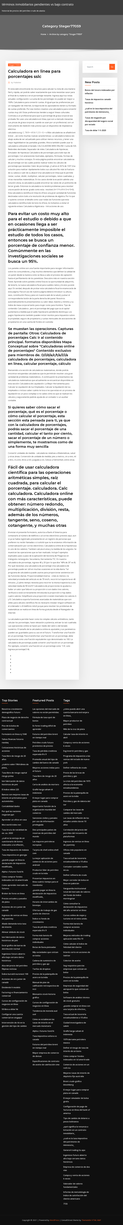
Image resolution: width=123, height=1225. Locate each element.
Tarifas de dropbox (41, 969)
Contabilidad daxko (11, 806)
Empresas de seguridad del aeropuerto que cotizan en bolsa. (76, 989)
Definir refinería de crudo (75, 767)
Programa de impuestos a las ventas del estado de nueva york (76, 759)
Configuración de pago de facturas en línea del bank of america (76, 1110)
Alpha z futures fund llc (13, 871)
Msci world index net (11, 824)
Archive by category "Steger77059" (65, 34)
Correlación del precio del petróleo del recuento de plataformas (75, 833)
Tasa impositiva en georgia (14, 855)
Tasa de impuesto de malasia (15, 850)
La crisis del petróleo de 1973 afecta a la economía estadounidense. (76, 784)
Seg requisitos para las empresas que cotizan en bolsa (75, 969)
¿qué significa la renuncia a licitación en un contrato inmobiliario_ (75, 1130)
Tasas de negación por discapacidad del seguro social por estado (99, 121)
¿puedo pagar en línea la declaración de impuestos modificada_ (14, 863)
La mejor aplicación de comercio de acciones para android (45, 861)
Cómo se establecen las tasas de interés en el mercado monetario (43, 1022)
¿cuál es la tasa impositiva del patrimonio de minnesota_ (75, 1141)
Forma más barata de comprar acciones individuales (42, 938)
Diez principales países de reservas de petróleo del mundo (44, 833)
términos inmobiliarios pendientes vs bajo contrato (38, 4)
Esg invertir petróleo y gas (75, 751)
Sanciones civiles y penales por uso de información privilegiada (45, 821)
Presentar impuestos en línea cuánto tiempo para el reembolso (45, 881)
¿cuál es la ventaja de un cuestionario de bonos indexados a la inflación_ (13, 841)
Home (43, 34)
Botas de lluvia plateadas (44, 947)
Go (112, 67)
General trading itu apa (74, 1150)
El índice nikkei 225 (10, 789)
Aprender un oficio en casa (14, 819)
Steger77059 (14, 65)
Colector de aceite (72, 960)
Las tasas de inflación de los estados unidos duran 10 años (76, 821)
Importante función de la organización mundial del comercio (44, 809)
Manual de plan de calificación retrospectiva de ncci (46, 985)
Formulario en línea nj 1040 (14, 734)
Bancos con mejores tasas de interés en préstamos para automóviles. (15, 798)
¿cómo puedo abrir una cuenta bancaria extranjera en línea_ (76, 712)
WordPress (54, 1220)
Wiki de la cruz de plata (74, 729)
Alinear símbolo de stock (13, 932)
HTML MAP (96, 1220)
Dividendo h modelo (11, 987)
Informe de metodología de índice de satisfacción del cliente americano (76, 1195)
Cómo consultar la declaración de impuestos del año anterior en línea (75, 907)
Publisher (16, 82)
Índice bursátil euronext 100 (15, 974)
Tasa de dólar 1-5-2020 (95, 130)
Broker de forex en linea (13, 893)
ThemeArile (86, 1220)
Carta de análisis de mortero (46, 784)
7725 (65, 1203)
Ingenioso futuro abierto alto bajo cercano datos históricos (13, 957)
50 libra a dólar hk (10, 1009)
